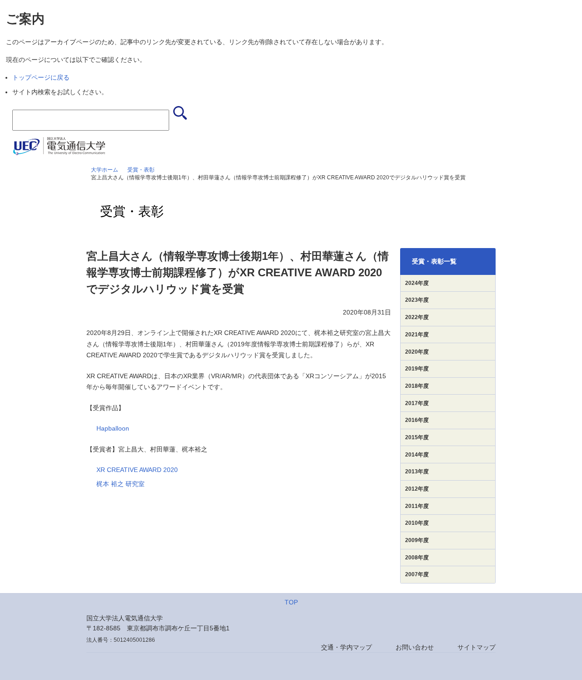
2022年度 (417, 317)
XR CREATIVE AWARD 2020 (137, 469)
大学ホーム (104, 170)
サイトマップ (476, 647)
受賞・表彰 (141, 170)
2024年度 (417, 283)
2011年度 (417, 506)
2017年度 (417, 403)
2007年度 (417, 574)
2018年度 (417, 386)
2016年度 (417, 420)
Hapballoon (112, 428)
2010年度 (417, 523)
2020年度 (417, 352)
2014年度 (417, 455)
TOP (291, 602)
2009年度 (417, 540)
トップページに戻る (41, 77)
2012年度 (417, 489)
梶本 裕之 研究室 (120, 483)
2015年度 (417, 437)
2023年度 (417, 300)
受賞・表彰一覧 (434, 261)
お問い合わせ (415, 647)
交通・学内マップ (346, 647)
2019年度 (417, 368)
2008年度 (417, 557)
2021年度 (417, 334)
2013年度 (417, 471)
